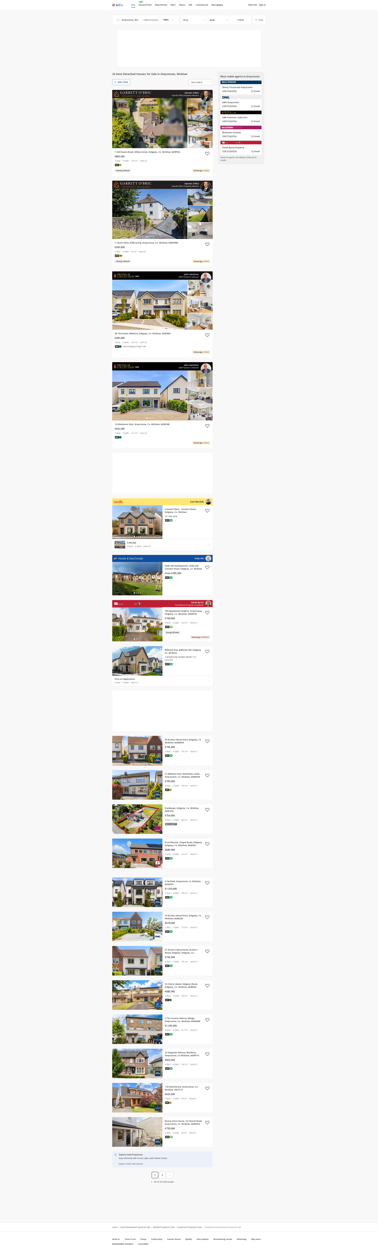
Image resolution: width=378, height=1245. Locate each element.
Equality (188, 1239)
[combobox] (145, 20)
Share (182, 4)
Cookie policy (156, 1239)
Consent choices (174, 1239)
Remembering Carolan (222, 1239)
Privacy (143, 1239)
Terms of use (130, 1239)
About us (116, 1239)
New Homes (161, 4)
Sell (190, 4)
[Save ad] (207, 153)
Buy (133, 4)
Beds (212, 20)
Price (185, 20)
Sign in (262, 4)
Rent (173, 4)
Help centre (256, 1239)
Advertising (241, 1239)
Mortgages (217, 5)
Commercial (202, 4)
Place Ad (252, 5)
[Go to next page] (169, 1175)
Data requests (203, 1239)
